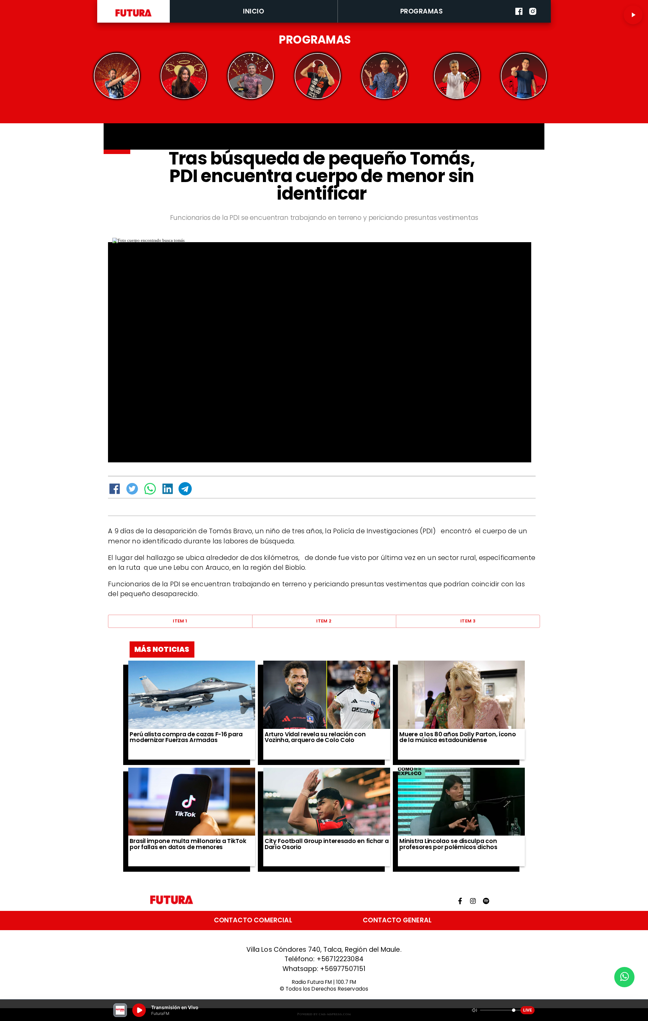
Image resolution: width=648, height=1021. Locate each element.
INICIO (253, 11)
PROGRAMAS (421, 11)
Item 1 (180, 621)
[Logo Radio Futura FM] (133, 16)
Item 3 (468, 621)
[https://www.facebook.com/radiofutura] (518, 21)
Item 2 (323, 621)
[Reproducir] (633, 14)
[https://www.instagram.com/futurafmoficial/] (532, 21)
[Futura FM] (117, 76)
